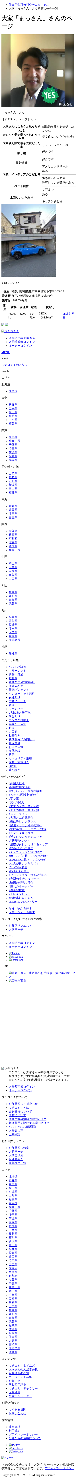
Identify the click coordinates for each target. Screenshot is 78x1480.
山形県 (13, 419)
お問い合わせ (17, 1413)
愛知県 (13, 506)
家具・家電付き (19, 762)
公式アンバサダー (20, 1396)
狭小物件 (14, 769)
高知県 (13, 599)
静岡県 (13, 509)
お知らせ (14, 1380)
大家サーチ (16, 929)
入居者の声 (16, 1130)
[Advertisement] (39, 1025)
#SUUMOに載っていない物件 (28, 859)
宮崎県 (13, 636)
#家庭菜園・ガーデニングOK (27, 829)
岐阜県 (13, 513)
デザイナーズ (17, 701)
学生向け (14, 716)
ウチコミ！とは (19, 1107)
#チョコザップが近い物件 (25, 852)
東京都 (13, 437)
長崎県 (13, 624)
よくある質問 (17, 1409)
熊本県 (13, 628)
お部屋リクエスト (20, 925)
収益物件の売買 (19, 1373)
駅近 (12, 705)
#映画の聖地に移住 (21, 882)
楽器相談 (14, 750)
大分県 (13, 632)
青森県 (13, 404)
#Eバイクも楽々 (19, 871)
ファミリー (16, 708)
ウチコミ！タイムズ (22, 1365)
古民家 (13, 731)
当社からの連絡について (25, 1438)
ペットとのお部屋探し (23, 1126)
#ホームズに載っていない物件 (28, 855)
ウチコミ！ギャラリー (23, 1388)
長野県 (13, 477)
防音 (12, 754)
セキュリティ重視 (20, 758)
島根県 (13, 571)
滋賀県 (13, 542)
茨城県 (13, 452)
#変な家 (14, 798)
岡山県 (13, 563)
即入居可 (14, 743)
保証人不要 (16, 685)
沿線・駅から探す (20, 908)
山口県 (13, 578)
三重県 (13, 517)
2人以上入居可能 (19, 712)
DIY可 (13, 766)
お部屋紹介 (16, 1159)
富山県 (13, 488)
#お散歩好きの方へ (21, 897)
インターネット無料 (22, 693)
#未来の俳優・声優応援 (24, 810)
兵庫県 (13, 534)
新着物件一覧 (17, 1163)
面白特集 (14, 1392)
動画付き (14, 735)
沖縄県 (13, 653)
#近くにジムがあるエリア (25, 836)
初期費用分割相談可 (22, 682)
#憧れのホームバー (21, 886)
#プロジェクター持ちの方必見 (28, 875)
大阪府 (13, 530)
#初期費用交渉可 (19, 787)
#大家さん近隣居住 (21, 817)
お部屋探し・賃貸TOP (23, 1103)
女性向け (14, 697)
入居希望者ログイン (22, 341)
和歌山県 (14, 550)
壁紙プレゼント (19, 689)
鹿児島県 (14, 639)
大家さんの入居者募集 (23, 1369)
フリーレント (17, 670)
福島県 (13, 423)
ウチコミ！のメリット (15, 364)
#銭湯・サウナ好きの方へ (25, 825)
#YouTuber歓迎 (18, 867)
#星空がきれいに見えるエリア (28, 844)
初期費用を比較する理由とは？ (29, 1122)
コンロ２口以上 (19, 720)
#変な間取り (17, 802)
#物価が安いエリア (21, 848)
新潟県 (13, 484)
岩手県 (13, 408)
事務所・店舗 (17, 724)
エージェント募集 (20, 1377)
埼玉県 (13, 448)
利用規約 (14, 1430)
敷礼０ (13, 678)
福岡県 (13, 617)
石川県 (13, 481)
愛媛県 (13, 592)
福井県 (13, 492)
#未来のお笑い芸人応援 (24, 806)
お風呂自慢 (16, 747)
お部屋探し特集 (19, 1147)
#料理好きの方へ (19, 840)
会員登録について (20, 1111)
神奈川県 (14, 440)
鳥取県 (13, 574)
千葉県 (13, 444)
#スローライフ (18, 813)
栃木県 (13, 456)
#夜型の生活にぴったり (24, 878)
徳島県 (13, 603)
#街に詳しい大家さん (22, 821)
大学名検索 (16, 1155)
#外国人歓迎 (17, 783)
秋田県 (13, 412)
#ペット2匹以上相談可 (23, 794)
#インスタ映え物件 (21, 833)
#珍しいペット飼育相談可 (25, 791)
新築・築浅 (16, 674)
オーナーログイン (20, 345)
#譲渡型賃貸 (17, 890)
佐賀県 (13, 620)
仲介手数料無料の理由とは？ (27, 1119)
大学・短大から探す (22, 912)
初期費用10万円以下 (22, 739)
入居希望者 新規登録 (22, 338)
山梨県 (13, 473)
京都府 (13, 538)
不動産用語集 (17, 1384)
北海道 (13, 391)
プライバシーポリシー (23, 1434)
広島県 (13, 567)
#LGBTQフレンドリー (23, 901)
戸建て (13, 727)
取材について (17, 1115)
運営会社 (14, 1426)
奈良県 (13, 546)
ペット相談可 (17, 666)
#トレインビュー (19, 894)
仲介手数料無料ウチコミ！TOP (29, 4)
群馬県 (13, 460)
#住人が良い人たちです (24, 863)
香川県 (13, 595)
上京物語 (14, 1134)
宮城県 (13, 416)
